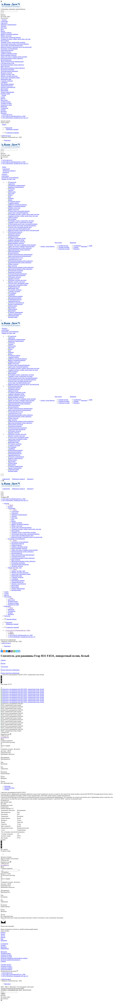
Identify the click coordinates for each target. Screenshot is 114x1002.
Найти (3, 993)
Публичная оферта (6, 969)
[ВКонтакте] (2, 651)
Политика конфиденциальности (10, 960)
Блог (2, 939)
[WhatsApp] (14, 651)
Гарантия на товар (6, 956)
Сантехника (15, 511)
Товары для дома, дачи (18, 571)
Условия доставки (6, 955)
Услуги (3, 935)
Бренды (3, 937)
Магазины (4, 951)
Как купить (11, 600)
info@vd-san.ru (6, 135)
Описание (7, 786)
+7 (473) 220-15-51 (6, 114)
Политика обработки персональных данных (14, 958)
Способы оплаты (6, 964)
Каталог (10, 506)
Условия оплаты (6, 953)
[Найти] (2, 13)
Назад (11, 505)
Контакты (4, 947)
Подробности (5, 737)
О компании (4, 943)
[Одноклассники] (4, 651)
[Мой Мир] (7, 651)
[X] (9, 651)
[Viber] (12, 651)
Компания (11, 609)
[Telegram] (19, 651)
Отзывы (6, 789)
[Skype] (17, 651)
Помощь (3, 961)
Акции (3, 934)
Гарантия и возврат (6, 968)
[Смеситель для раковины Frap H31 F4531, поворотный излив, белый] (22, 689)
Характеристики (9, 788)
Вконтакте (7, 140)
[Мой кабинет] (1, 477)
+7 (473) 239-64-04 (14, 118)
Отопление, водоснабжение (19, 542)
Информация (5, 948)
